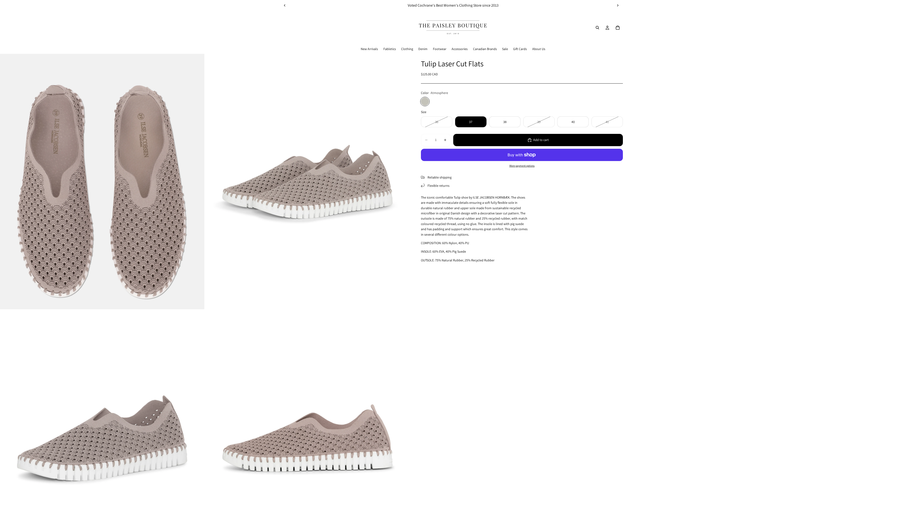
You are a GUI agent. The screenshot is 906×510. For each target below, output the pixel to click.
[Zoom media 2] (307, 182)
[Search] (597, 27)
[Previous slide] (285, 5)
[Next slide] (617, 5)
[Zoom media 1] (102, 182)
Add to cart (541, 140)
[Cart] (617, 27)
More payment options (522, 165)
